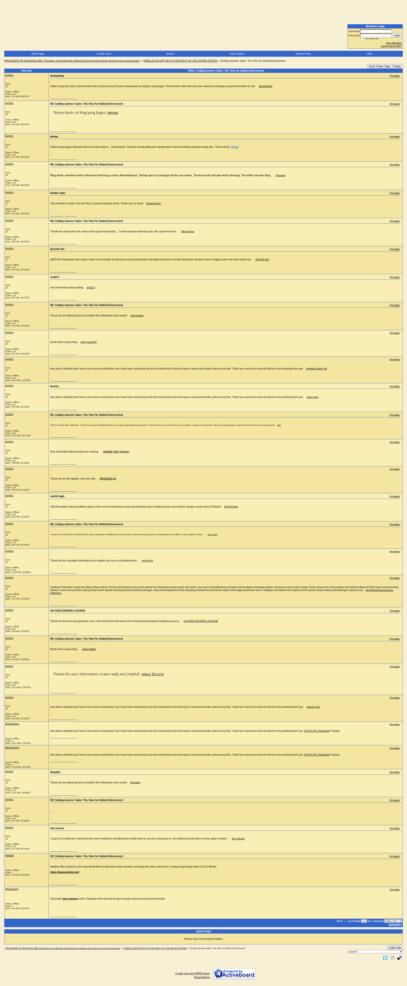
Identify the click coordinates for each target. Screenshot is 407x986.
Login (396, 35)
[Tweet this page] (385, 957)
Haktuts (9, 855)
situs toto (313, 397)
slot (279, 425)
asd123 (90, 287)
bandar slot (313, 706)
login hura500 (89, 342)
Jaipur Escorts (153, 674)
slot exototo (137, 315)
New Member (394, 43)
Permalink (395, 76)
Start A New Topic (380, 66)
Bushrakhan (12, 723)
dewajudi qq (108, 478)
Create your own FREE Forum (192, 973)
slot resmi (147, 560)
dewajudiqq (265, 86)
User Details (237, 53)
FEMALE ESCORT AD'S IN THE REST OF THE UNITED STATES (180, 60)
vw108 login (231, 506)
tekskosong (11, 889)
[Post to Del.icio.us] (399, 957)
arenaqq (280, 175)
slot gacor (212, 534)
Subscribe (395, 947)
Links (369, 53)
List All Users (104, 53)
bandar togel (153, 203)
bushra (9, 75)
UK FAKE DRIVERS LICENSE (201, 621)
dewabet (135, 782)
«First (339, 921)
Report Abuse (202, 977)
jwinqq (112, 112)
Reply (397, 66)
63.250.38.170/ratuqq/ (317, 730)
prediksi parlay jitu (316, 368)
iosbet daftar (89, 649)
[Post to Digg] (392, 957)
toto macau (187, 231)
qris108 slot (262, 259)
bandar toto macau (116, 451)
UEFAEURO (395, 924)
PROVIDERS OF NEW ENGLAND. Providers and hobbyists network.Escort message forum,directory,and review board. (72, 60)
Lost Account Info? (391, 46)
